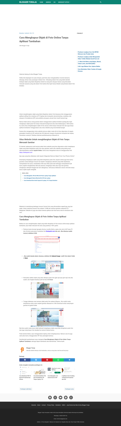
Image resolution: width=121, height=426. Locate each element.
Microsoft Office (63, 2)
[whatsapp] (58, 360)
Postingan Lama (69, 389)
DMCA (63, 405)
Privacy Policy (50, 405)
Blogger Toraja (28, 2)
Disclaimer (58, 405)
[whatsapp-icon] (71, 397)
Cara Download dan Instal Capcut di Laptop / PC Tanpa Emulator (40, 180)
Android (48, 2)
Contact (44, 405)
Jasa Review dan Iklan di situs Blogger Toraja (78, 405)
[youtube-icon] (60, 397)
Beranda (34, 405)
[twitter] (36, 360)
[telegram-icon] (66, 397)
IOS (54, 2)
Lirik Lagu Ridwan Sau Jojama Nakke (89, 66)
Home (41, 2)
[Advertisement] (60, 18)
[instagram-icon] (55, 397)
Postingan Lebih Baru (25, 389)
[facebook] (24, 360)
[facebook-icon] (50, 397)
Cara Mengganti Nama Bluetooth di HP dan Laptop (37, 178)
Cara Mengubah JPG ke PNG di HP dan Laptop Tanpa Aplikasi (40, 175)
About (38, 405)
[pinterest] (47, 360)
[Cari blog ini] (101, 2)
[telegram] (69, 360)
